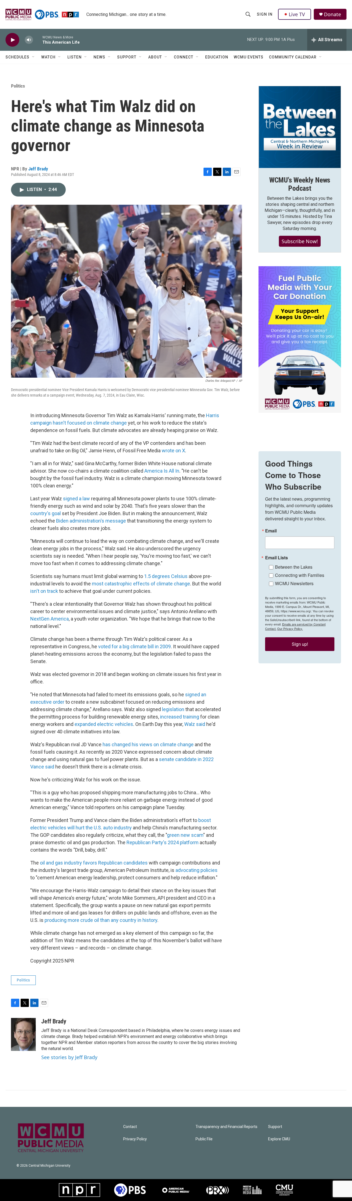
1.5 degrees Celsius (166, 576)
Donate (332, 14)
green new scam (185, 835)
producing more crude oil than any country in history (101, 920)
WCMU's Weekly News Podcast (299, 184)
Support (126, 57)
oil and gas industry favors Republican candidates (94, 863)
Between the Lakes (293, 567)
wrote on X (173, 450)
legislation (173, 709)
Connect (183, 57)
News (99, 57)
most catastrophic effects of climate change (141, 584)
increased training (179, 717)
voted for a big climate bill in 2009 (134, 646)
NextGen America (49, 619)
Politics (18, 86)
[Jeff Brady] (23, 1034)
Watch (48, 57)
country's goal (45, 513)
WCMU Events (248, 57)
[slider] (37, 40)
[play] (12, 40)
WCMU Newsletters (294, 583)
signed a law (76, 498)
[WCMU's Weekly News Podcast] (300, 127)
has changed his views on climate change (148, 744)
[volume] (29, 40)
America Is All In (161, 471)
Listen (74, 57)
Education (216, 57)
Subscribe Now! (300, 241)
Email (271, 531)
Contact (130, 1127)
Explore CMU (279, 1139)
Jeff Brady (38, 169)
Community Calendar (293, 57)
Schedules (17, 57)
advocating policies (196, 870)
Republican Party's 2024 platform (163, 842)
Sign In (265, 14)
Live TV (297, 14)
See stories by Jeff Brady (69, 1057)
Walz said (194, 724)
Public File (204, 1139)
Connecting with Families (299, 575)
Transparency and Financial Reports (226, 1127)
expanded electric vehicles (104, 724)
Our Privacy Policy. (290, 628)
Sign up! (300, 644)
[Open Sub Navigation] (33, 57)
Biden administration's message (91, 521)
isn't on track (44, 591)
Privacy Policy (135, 1139)
